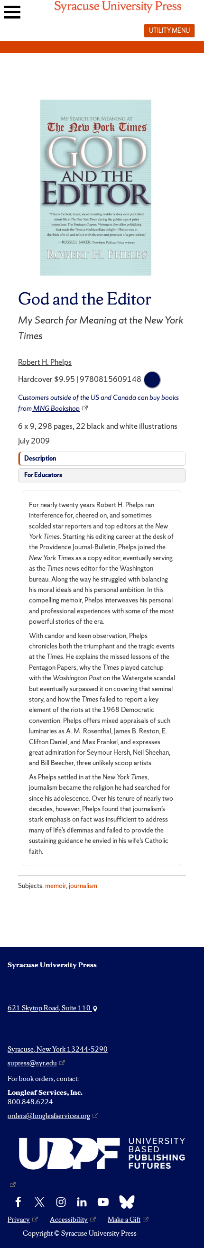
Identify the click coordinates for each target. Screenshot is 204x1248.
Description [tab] (40, 458)
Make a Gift (124, 1219)
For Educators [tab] (43, 475)
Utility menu (169, 30)
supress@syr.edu (32, 1063)
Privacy (19, 1219)
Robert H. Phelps (45, 362)
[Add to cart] (152, 379)
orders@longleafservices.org (49, 1115)
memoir (55, 885)
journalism (83, 885)
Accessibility (69, 1219)
